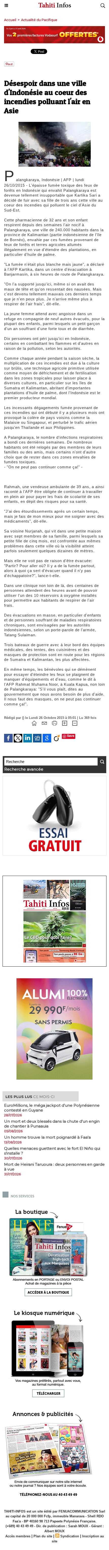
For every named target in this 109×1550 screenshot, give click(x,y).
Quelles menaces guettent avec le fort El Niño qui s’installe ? (52, 1151)
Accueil (10, 20)
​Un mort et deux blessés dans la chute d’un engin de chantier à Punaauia (52, 1123)
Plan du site (42, 1536)
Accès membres (17, 1536)
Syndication (69, 1536)
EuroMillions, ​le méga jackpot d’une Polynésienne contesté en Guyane (52, 1108)
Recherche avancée (23, 769)
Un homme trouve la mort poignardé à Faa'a (47, 1137)
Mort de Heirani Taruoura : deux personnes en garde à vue (54, 1167)
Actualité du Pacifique (39, 20)
